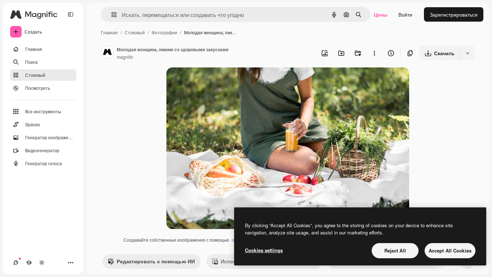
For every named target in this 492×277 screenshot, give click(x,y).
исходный (214, 81)
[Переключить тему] (42, 262)
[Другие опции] (374, 53)
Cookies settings (264, 250)
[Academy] (29, 262)
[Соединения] (16, 262)
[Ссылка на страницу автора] (107, 53)
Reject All (395, 250)
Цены (381, 14)
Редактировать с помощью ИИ (156, 261)
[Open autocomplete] (111, 14)
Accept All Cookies (450, 250)
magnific (125, 57)
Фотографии (164, 32)
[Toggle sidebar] (70, 14)
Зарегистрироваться (454, 14)
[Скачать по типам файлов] (467, 53)
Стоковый (135, 32)
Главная (109, 32)
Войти (405, 14)
